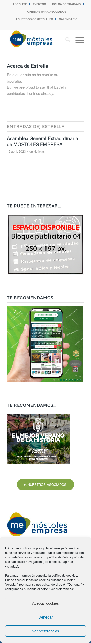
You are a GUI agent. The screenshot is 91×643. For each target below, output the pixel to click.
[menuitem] (20, 4)
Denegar (45, 617)
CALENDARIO (68, 19)
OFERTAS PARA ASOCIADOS (46, 11)
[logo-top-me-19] (38, 40)
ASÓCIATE (20, 4)
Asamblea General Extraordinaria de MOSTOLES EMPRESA (42, 141)
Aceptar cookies (45, 603)
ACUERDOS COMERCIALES (34, 19)
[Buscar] (65, 40)
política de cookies (64, 575)
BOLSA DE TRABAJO (66, 4)
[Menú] (77, 40)
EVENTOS (39, 4)
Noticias (39, 151)
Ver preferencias (45, 631)
